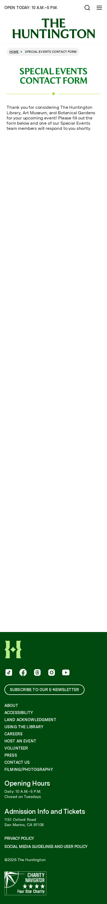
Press (10, 755)
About (11, 705)
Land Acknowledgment (30, 720)
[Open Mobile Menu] (99, 7)
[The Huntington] (53, 28)
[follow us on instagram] (51, 673)
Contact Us (17, 762)
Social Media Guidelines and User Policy (45, 846)
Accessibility (18, 712)
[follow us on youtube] (65, 673)
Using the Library (23, 727)
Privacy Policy (19, 838)
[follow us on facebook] (22, 673)
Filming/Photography (28, 769)
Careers (13, 734)
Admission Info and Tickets (44, 811)
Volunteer (16, 748)
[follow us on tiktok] (8, 673)
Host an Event (20, 741)
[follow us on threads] (37, 673)
